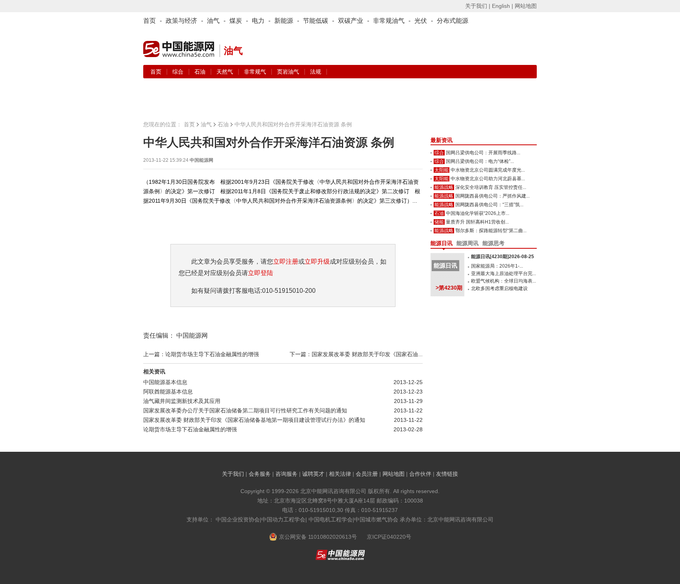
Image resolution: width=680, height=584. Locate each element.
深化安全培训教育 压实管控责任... (490, 187)
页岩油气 (289, 71)
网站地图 (526, 6)
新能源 (283, 20)
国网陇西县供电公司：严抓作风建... (492, 196)
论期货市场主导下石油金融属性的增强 (190, 429)
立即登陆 (260, 273)
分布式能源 (452, 20)
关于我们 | (477, 6)
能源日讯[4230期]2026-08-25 (502, 256)
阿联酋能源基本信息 (168, 391)
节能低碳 (315, 20)
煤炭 (235, 20)
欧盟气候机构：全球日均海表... (503, 281)
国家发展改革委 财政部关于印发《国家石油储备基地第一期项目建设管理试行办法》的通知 (254, 420)
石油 (200, 71)
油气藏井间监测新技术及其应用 (181, 401)
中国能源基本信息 (165, 382)
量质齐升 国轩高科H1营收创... (477, 222)
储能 (439, 222)
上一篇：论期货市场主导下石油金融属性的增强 (201, 354)
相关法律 (340, 474)
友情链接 (447, 474)
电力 (258, 20)
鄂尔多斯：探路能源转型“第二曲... (491, 230)
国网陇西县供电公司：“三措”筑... (489, 204)
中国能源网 (201, 160)
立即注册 (285, 261)
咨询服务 (286, 474)
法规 (315, 71)
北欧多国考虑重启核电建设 (499, 288)
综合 (178, 71)
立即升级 (317, 261)
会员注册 (367, 474)
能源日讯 (442, 243)
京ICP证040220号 (389, 537)
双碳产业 (350, 20)
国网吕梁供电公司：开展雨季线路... (483, 152)
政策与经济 (181, 20)
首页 (149, 20)
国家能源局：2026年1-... (497, 266)
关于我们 (233, 474)
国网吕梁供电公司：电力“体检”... (480, 161)
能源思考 (493, 243)
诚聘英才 (313, 474)
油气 (213, 20)
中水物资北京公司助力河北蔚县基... (488, 178)
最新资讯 (442, 140)
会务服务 (260, 474)
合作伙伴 (420, 474)
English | (502, 6)
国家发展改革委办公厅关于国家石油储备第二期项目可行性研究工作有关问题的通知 (245, 410)
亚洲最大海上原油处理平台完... (503, 273)
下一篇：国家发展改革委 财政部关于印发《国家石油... (356, 354)
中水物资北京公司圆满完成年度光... (488, 170)
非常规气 (256, 71)
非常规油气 (389, 20)
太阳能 (441, 170)
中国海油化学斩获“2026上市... (477, 213)
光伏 (420, 20)
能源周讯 (467, 243)
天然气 (225, 71)
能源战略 (443, 187)
